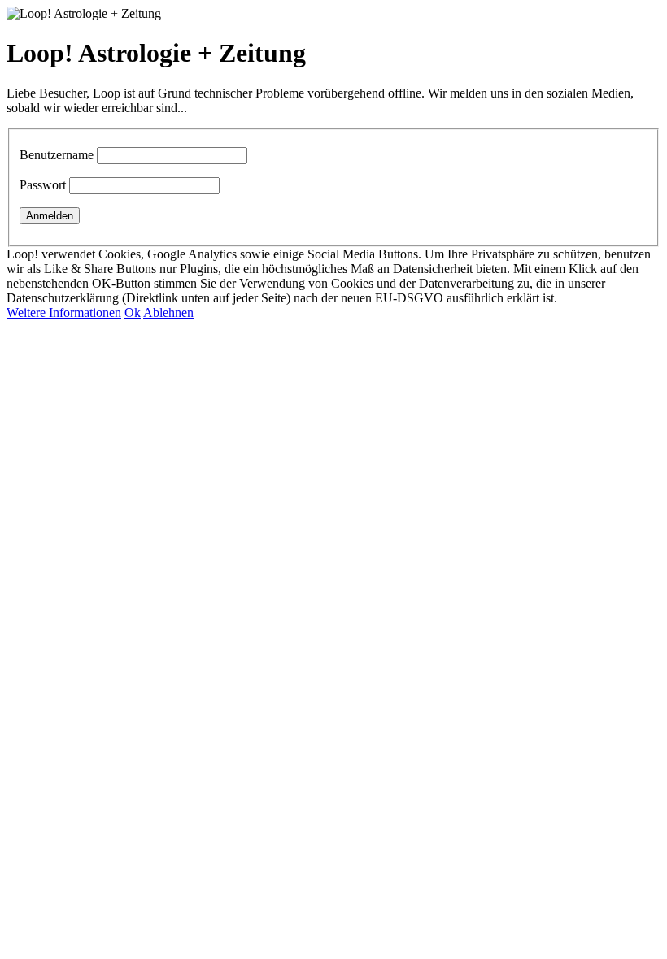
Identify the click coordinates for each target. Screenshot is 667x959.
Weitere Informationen (64, 312)
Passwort (43, 185)
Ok (132, 312)
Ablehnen (168, 312)
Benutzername (57, 155)
